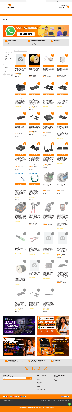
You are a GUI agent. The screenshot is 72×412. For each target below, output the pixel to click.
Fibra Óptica (17, 76)
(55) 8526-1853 (56, 376)
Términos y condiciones (9, 12)
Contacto (47, 11)
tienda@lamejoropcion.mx (65, 5)
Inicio (4, 11)
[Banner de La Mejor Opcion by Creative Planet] (19, 325)
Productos (10, 11)
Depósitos (41, 11)
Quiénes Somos (32, 12)
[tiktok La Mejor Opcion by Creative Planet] (39, 369)
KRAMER (15, 11)
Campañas (53, 11)
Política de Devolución (21, 12)
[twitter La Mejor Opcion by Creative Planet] (46, 369)
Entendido (36, 410)
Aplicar (12, 75)
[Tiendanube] (8, 400)
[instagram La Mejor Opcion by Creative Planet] (26, 369)
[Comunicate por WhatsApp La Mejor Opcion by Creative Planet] (69, 404)
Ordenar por (16, 48)
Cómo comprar (33, 11)
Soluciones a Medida (24, 11)
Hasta (8, 73)
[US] (5, 1)
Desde (4, 73)
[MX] (3, 1)
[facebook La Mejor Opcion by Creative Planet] (33, 369)
